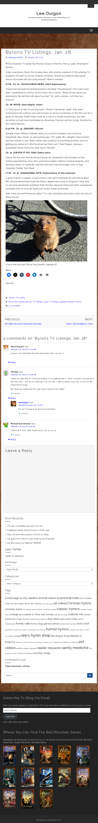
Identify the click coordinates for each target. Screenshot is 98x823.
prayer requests (29, 648)
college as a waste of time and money (32, 614)
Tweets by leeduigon (14, 556)
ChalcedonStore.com (36, 740)
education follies (69, 619)
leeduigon (23, 402)
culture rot (75, 614)
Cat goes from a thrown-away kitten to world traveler (30, 539)
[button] (12, 755)
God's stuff (83, 623)
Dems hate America (21, 619)
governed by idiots (12, 630)
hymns (63, 629)
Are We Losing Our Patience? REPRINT (24, 543)
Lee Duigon (49, 13)
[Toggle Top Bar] (91, 6)
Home (8, 39)
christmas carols (49, 609)
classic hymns (68, 609)
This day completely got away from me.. (25, 526)
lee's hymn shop (35, 635)
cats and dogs (47, 604)
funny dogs (37, 623)
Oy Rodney (73, 642)
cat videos (60, 603)
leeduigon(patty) (16, 57)
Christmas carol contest (32, 609)
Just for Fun (19, 39)
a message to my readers (21, 598)
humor (78, 302)
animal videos (47, 598)
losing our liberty (43, 642)
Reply (13, 362)
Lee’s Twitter (13, 549)
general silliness (67, 302)
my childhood (55, 642)
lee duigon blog (60, 636)
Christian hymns (79, 603)
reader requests (49, 648)
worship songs (41, 653)
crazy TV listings (51, 302)
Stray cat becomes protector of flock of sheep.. (28, 535)
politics (19, 648)
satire (22, 298)
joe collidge (15, 636)
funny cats (23, 623)
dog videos (53, 619)
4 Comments (14, 306)
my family (64, 642)
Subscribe (10, 716)
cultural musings (61, 615)
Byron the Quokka (17, 302)
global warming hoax (68, 624)
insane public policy (76, 630)
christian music (13, 609)
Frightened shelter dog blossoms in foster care (28, 530)
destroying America (39, 619)
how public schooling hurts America (32, 630)
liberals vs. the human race (26, 642)
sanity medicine (75, 648)
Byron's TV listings (34, 302)
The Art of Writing (24, 653)
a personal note (67, 598)
